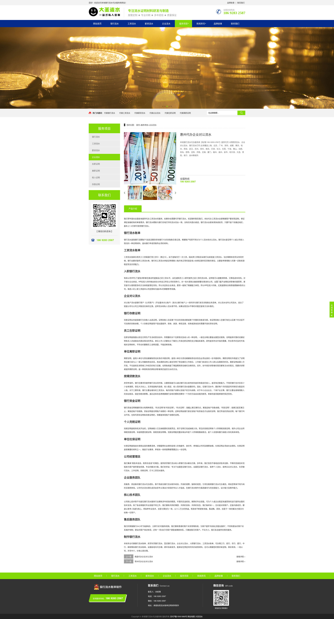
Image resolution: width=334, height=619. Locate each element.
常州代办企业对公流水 (144, 561)
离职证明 (96, 170)
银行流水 (114, 23)
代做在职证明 (170, 113)
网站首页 (97, 23)
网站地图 (191, 616)
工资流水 (132, 23)
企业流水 (166, 23)
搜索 (241, 113)
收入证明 (96, 177)
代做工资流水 (124, 113)
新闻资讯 (200, 23)
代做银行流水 (109, 113)
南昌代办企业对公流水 (144, 556)
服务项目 (183, 23)
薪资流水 (149, 23)
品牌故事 (230, 2)
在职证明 (96, 163)
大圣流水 (199, 616)
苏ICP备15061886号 (178, 616)
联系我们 (241, 2)
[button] (162, 106)
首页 (138, 125)
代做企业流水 (155, 113)
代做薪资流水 (139, 113)
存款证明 (96, 184)
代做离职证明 (185, 113)
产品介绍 (133, 208)
